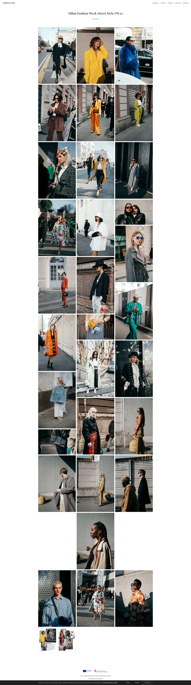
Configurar (147, 682)
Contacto (186, 3)
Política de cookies (105, 676)
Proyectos (156, 3)
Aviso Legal (83, 676)
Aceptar (128, 682)
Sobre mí (178, 3)
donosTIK (100, 678)
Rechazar (137, 682)
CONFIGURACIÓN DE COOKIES (110, 682)
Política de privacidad (93, 676)
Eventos (163, 3)
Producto (170, 3)
